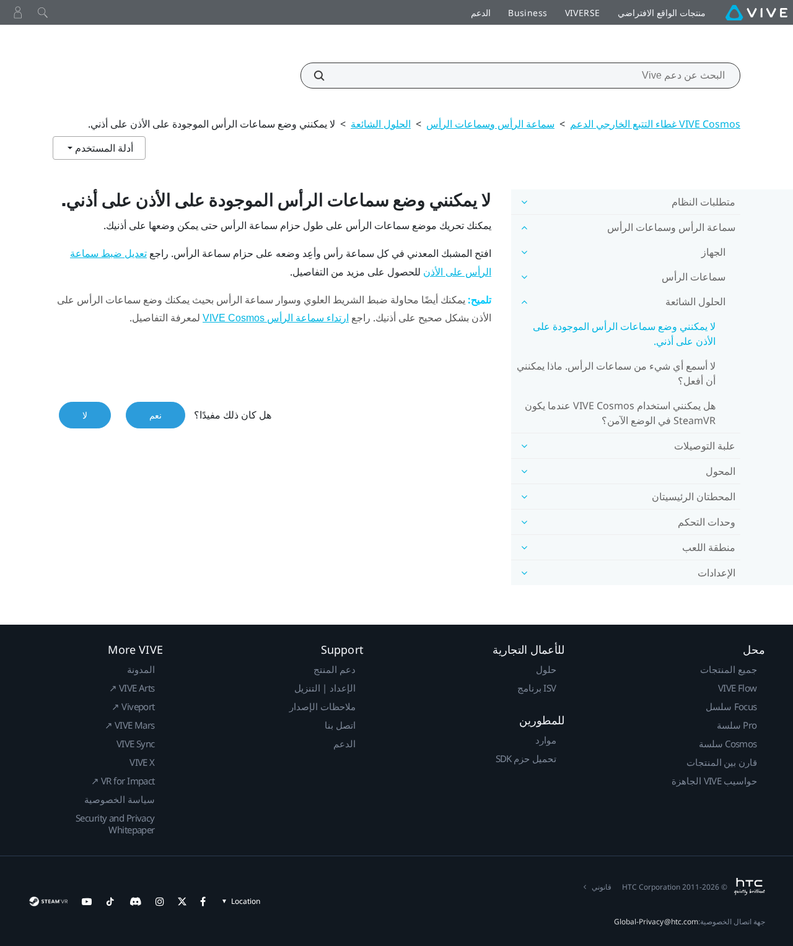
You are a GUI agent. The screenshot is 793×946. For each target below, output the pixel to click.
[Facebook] (203, 901)
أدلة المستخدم (102, 148)
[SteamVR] (48, 901)
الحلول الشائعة (381, 124)
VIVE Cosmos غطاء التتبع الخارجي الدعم (655, 124)
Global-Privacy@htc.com (656, 921)
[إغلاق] (42, 12)
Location (245, 901)
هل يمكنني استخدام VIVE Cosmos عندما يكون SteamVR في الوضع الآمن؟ (620, 413)
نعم (155, 415)
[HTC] (749, 886)
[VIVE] (756, 12)
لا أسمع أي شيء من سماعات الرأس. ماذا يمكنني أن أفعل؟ (616, 373)
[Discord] (135, 901)
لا (84, 415)
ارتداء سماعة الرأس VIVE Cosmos (276, 318)
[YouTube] (87, 901)
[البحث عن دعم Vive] (325, 75)
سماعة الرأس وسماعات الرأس (490, 124)
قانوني (601, 887)
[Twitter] (182, 901)
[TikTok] (110, 901)
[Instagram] (160, 901)
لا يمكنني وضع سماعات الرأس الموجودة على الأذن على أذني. (624, 333)
